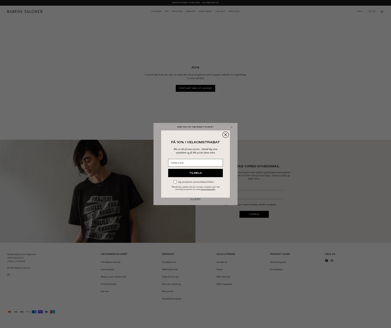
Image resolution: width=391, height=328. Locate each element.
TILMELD (195, 173)
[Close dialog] (226, 135)
